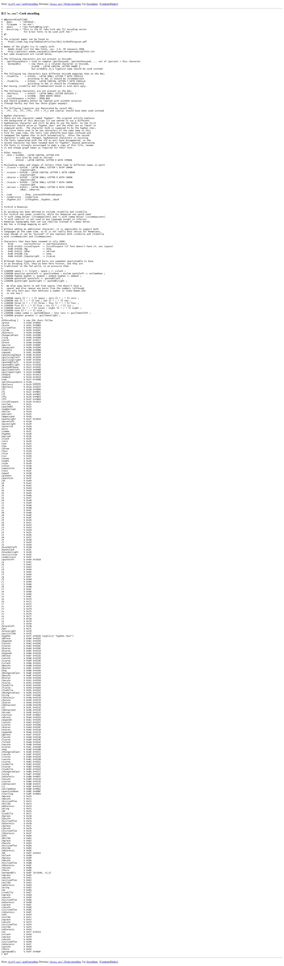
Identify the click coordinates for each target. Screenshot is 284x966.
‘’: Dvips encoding (65, 4)
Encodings (92, 4)
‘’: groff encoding (23, 4)
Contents (105, 4)
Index (114, 4)
